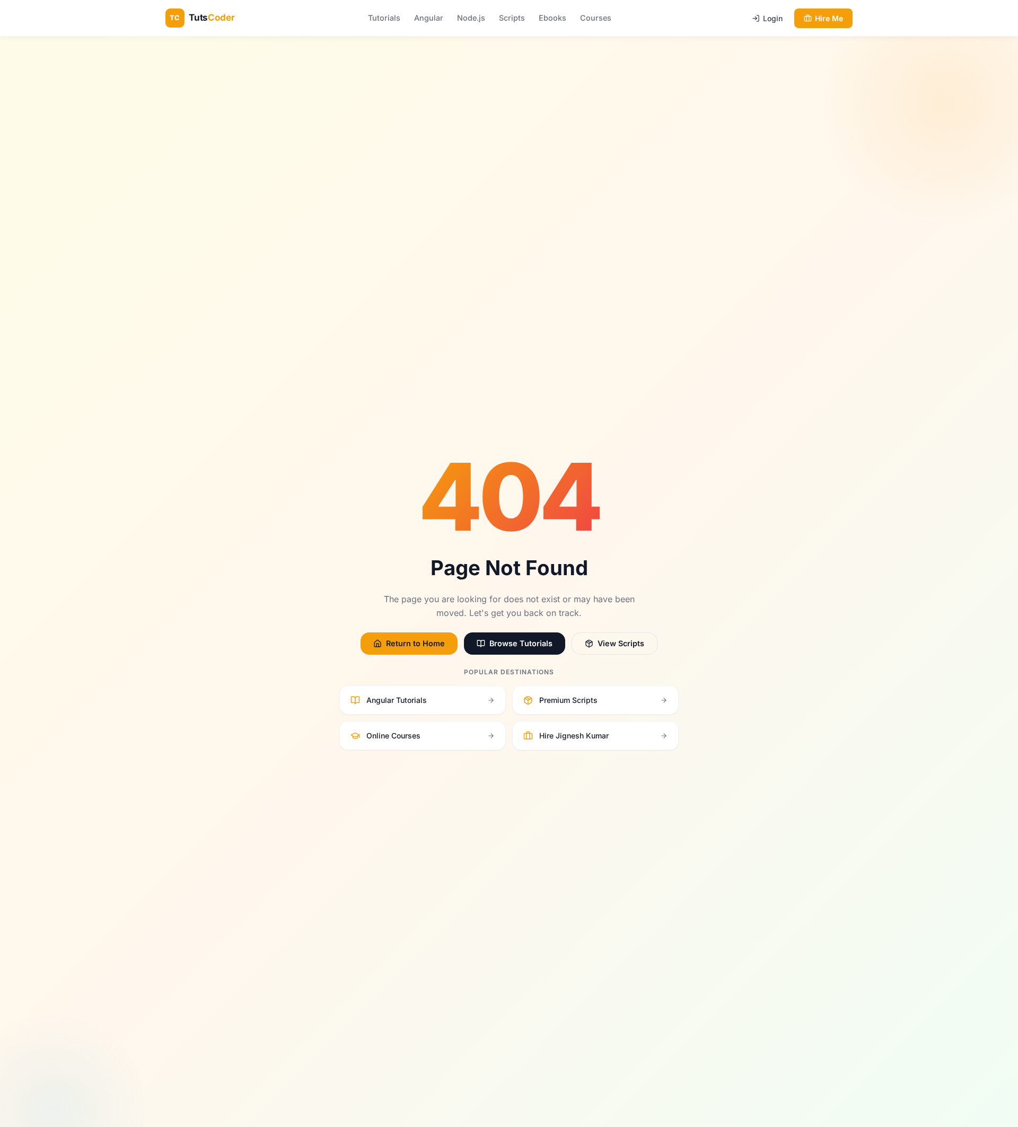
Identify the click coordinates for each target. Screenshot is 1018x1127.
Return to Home (415, 643)
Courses (595, 17)
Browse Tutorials (520, 643)
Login (773, 18)
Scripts (512, 17)
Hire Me (829, 18)
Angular (428, 17)
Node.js (471, 17)
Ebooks (552, 17)
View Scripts (621, 643)
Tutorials (384, 17)
